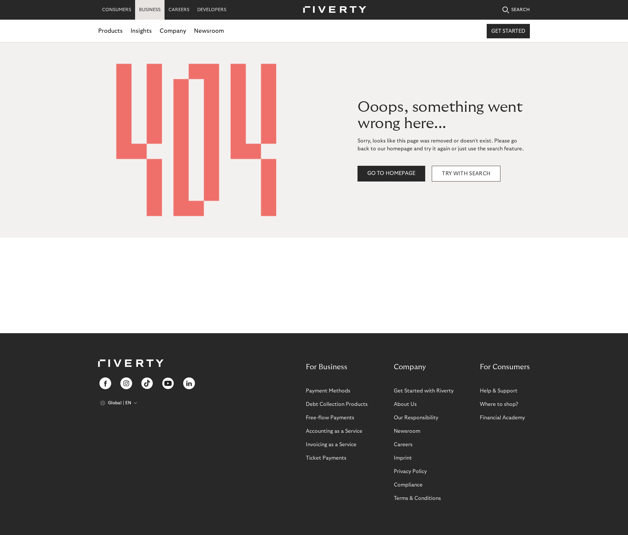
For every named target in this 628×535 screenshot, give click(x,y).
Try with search (466, 173)
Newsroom (209, 31)
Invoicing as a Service (331, 444)
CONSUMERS (116, 10)
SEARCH (520, 10)
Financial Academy (502, 417)
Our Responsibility (416, 417)
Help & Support (498, 390)
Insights (141, 31)
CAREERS (178, 10)
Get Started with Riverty (424, 390)
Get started (508, 31)
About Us (405, 404)
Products (110, 31)
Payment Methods (328, 390)
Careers (403, 444)
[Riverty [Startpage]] (332, 10)
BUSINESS (150, 10)
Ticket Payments (326, 458)
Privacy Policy (410, 471)
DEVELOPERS (211, 10)
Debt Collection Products (337, 404)
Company (173, 31)
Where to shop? (499, 404)
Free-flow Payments (330, 417)
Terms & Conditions (417, 498)
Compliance (408, 484)
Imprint (403, 458)
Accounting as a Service (334, 431)
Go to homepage (391, 173)
